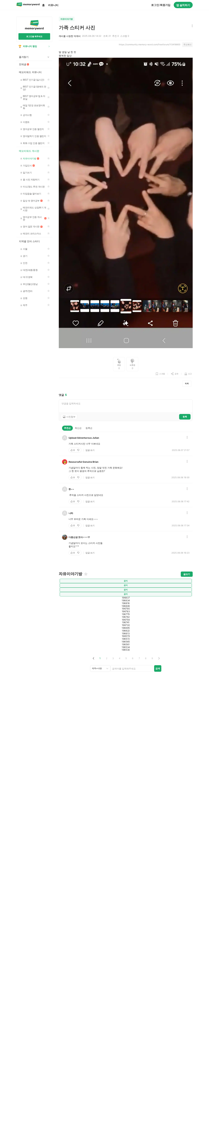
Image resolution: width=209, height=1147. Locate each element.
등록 (185, 416)
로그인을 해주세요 (34, 36)
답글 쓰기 (90, 450)
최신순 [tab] (78, 428)
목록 (187, 383)
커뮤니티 (53, 5)
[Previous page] (93, 658)
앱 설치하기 (183, 5)
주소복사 (187, 44)
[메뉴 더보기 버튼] (191, 26)
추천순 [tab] (67, 428)
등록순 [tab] (89, 428)
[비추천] (78, 450)
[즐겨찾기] (86, 574)
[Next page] (159, 658)
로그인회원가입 (160, 5)
